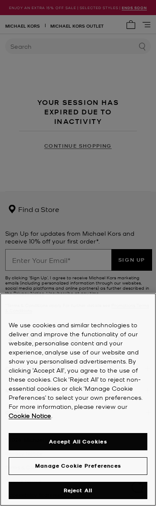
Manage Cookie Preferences (78, 465)
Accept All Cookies (78, 441)
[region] (78, 399)
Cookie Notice (30, 415)
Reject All (78, 490)
